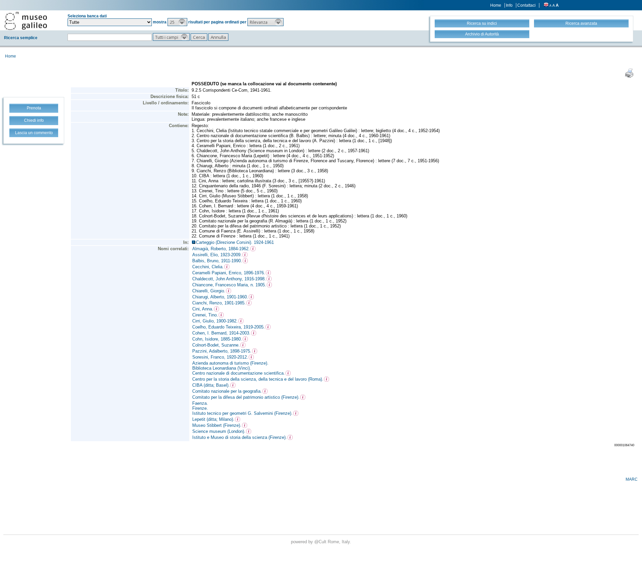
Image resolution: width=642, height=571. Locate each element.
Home (495, 5)
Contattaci (526, 5)
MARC (632, 479)
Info (509, 5)
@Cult (321, 541)
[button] (177, 22)
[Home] (25, 20)
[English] (546, 5)
